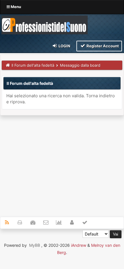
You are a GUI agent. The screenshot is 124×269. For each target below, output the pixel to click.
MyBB (34, 245)
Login (64, 46)
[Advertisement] (62, 162)
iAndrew (78, 245)
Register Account (102, 46)
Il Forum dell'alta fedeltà (33, 65)
